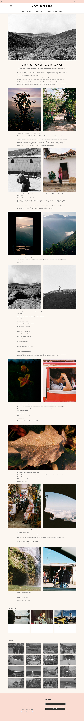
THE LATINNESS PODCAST (57, 11)
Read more (35, 629)
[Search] (2, 1)
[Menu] (11, 6)
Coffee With (29, 11)
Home (23, 11)
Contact (27, 706)
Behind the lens (39, 11)
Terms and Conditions (27, 704)
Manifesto (48, 11)
